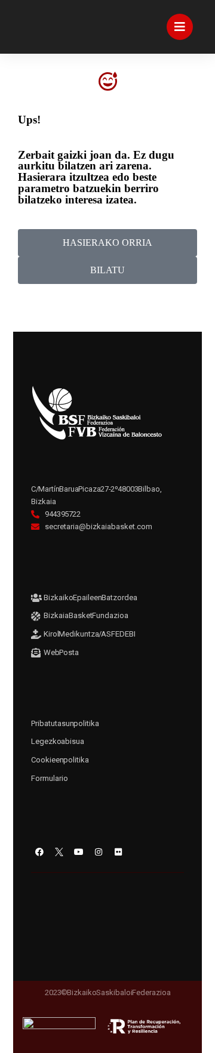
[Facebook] (39, 852)
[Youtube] (78, 852)
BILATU (107, 270)
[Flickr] (118, 852)
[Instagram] (98, 852)
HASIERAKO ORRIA (107, 242)
